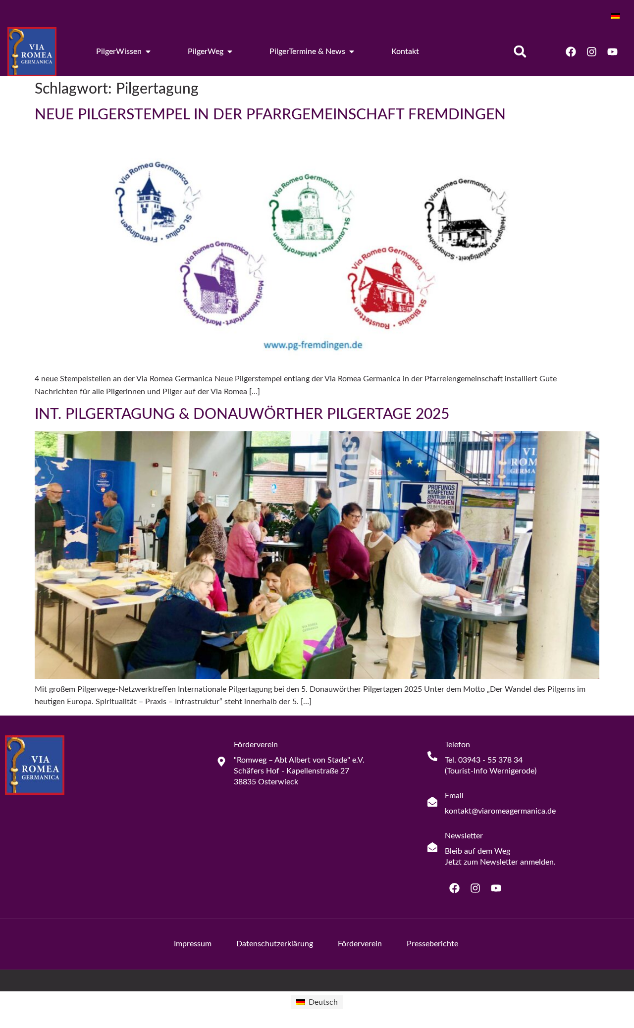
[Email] (432, 802)
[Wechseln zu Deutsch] (615, 15)
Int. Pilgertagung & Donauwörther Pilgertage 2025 (242, 414)
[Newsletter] (432, 847)
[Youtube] (612, 51)
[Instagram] (591, 51)
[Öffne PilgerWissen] (148, 51)
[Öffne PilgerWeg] (230, 51)
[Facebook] (570, 51)
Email (454, 796)
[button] (520, 52)
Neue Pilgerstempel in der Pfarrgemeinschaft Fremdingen (270, 114)
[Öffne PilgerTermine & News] (352, 51)
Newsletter (464, 836)
